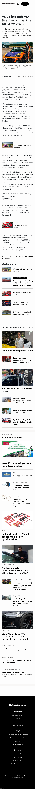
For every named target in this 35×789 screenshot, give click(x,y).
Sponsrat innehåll (17, 744)
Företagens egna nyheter (12, 437)
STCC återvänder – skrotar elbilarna (23, 147)
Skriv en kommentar (25, 256)
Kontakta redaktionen (17, 754)
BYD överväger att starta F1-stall (23, 226)
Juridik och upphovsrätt (17, 738)
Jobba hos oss (17, 760)
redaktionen (8, 76)
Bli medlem (17, 719)
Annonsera (17, 722)
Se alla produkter (17, 725)
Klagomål (17, 741)
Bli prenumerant (17, 715)
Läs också (17, 143)
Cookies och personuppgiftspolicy (17, 734)
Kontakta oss (17, 757)
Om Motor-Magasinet (17, 764)
